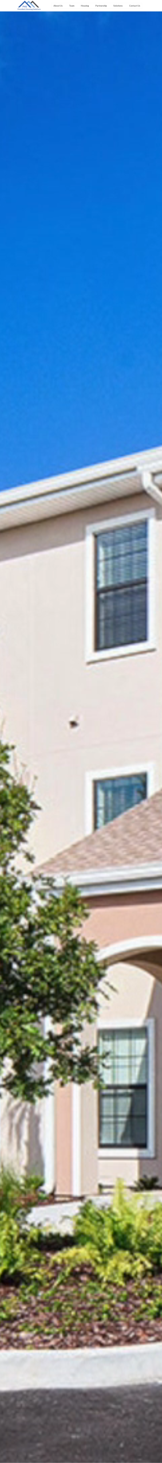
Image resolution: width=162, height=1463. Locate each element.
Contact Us (134, 5)
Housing (85, 5)
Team (71, 5)
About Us (58, 5)
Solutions (118, 5)
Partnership (101, 5)
